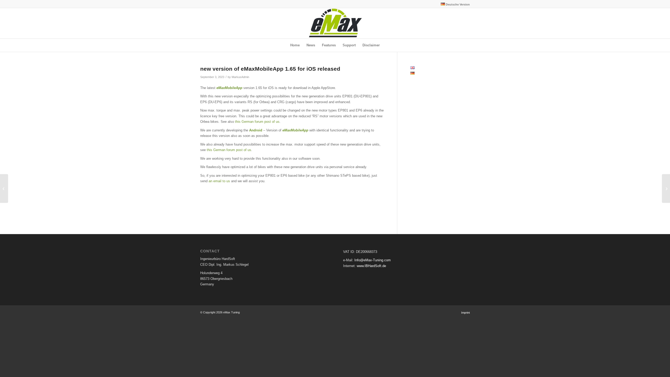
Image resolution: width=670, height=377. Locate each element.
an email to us (219, 181)
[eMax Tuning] (335, 23)
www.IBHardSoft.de (371, 266)
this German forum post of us (257, 122)
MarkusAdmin (240, 77)
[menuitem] (454, 4)
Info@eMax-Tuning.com (372, 260)
